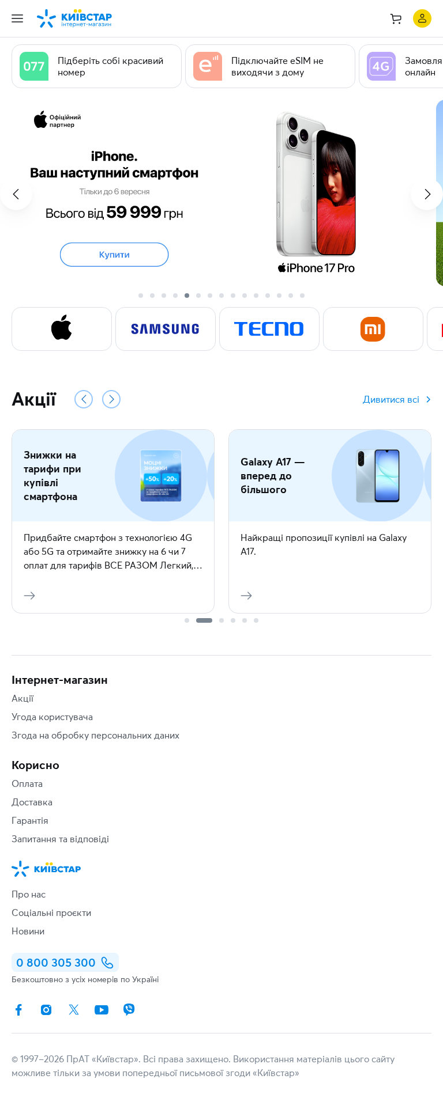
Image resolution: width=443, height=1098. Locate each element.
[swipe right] (427, 194)
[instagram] (46, 1010)
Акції (22, 698)
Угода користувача (52, 716)
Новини (28, 931)
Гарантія (30, 820)
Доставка (32, 802)
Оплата (27, 783)
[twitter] (74, 1010)
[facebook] (18, 1010)
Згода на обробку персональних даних (95, 735)
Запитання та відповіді (60, 839)
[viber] (129, 1010)
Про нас (29, 894)
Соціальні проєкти (51, 912)
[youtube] (101, 1010)
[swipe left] (16, 194)
